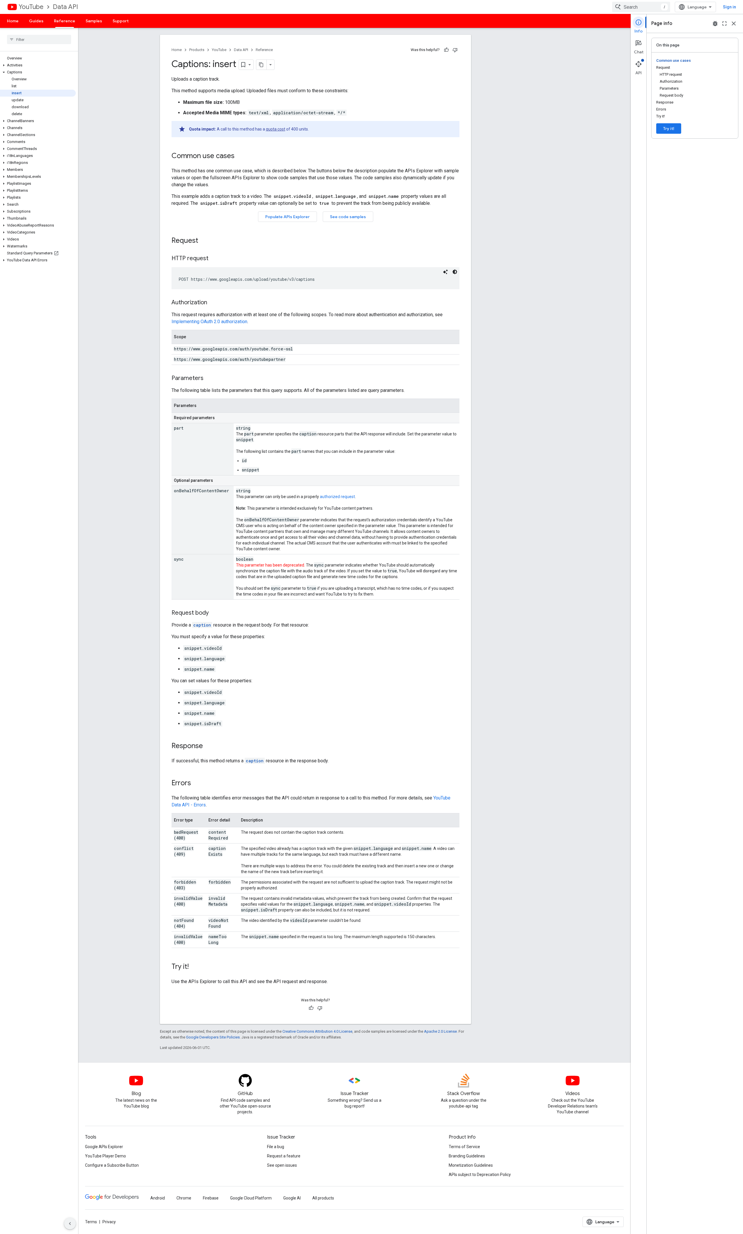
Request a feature (283, 1156)
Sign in (729, 7)
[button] (38, 65)
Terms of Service (464, 1146)
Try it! (668, 128)
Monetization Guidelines (471, 1165)
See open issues (282, 1165)
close (733, 23)
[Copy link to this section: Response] (208, 746)
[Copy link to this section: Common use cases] (240, 156)
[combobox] (641, 7)
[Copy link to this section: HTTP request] (214, 258)
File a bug (275, 1146)
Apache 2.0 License (440, 1031)
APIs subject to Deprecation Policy (480, 1174)
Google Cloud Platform (251, 1198)
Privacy (109, 1221)
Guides (36, 20)
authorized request (337, 496)
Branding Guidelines (467, 1156)
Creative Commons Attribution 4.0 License (317, 1031)
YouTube (31, 7)
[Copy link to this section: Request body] (214, 613)
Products (196, 50)
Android (157, 1198)
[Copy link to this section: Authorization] (213, 302)
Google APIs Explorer (104, 1146)
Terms (91, 1221)
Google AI (292, 1198)
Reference (64, 20)
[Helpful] (446, 50)
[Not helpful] (455, 50)
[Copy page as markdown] (261, 65)
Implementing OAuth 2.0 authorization (209, 321)
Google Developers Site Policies (213, 1037)
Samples (94, 20)
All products (323, 1198)
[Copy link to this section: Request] (204, 241)
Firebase (211, 1198)
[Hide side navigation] (70, 1223)
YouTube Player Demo (105, 1156)
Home (13, 20)
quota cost (275, 129)
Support (121, 20)
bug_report (715, 23)
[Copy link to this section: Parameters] (209, 378)
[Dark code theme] (454, 271)
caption (202, 625)
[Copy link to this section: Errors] (197, 783)
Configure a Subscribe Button (112, 1165)
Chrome (183, 1198)
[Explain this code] (445, 271)
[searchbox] (39, 39)
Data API (65, 7)
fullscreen (724, 23)
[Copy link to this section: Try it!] (194, 967)
